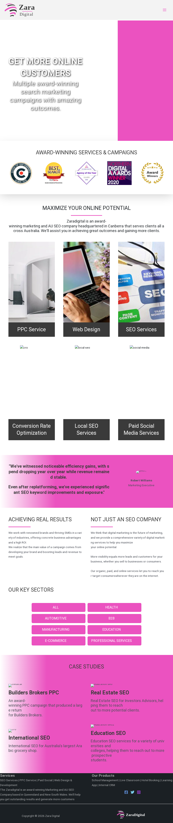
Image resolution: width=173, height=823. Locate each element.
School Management (105, 780)
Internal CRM (107, 785)
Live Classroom (130, 780)
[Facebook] (126, 792)
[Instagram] (139, 792)
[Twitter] (132, 792)
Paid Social (45, 780)
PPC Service (28, 780)
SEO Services (9, 780)
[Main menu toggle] (164, 10)
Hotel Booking (150, 780)
